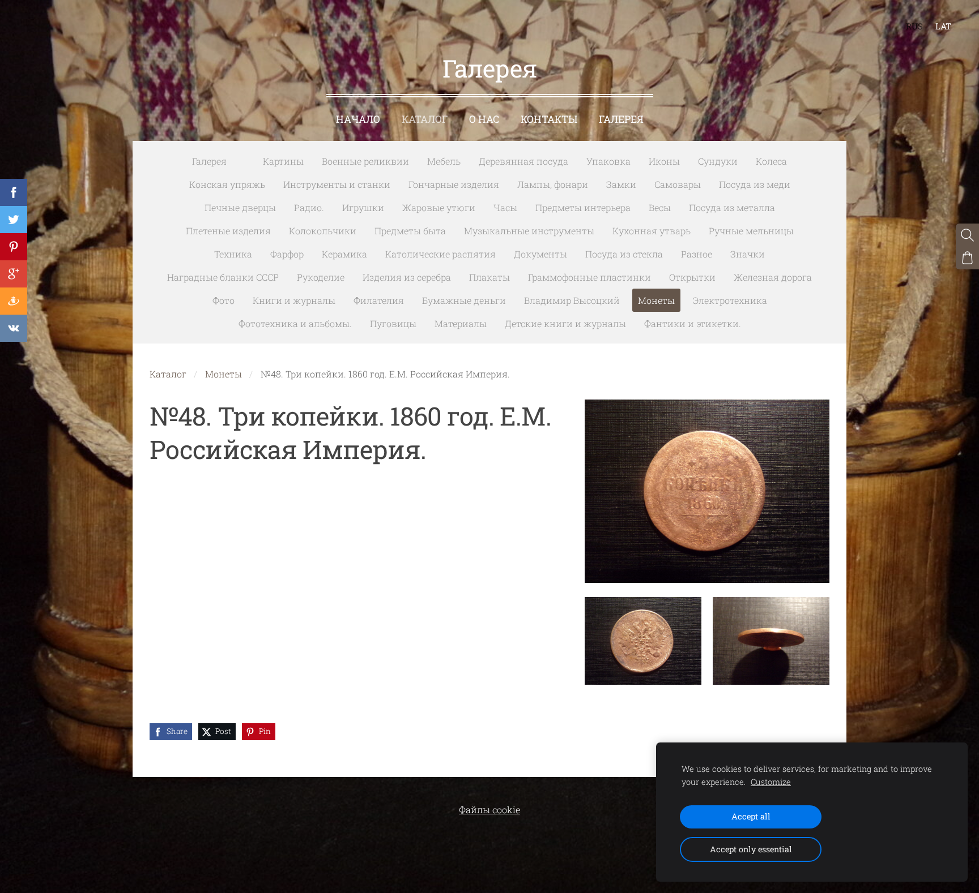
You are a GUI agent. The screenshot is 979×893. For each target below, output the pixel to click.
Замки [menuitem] (621, 184)
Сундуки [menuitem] (718, 161)
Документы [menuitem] (540, 254)
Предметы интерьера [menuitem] (583, 207)
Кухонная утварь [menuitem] (651, 231)
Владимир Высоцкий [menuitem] (572, 300)
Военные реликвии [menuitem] (365, 161)
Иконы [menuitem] (664, 161)
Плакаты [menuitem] (489, 277)
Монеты (223, 374)
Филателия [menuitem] (379, 300)
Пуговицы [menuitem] (393, 323)
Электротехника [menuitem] (730, 300)
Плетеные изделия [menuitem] (228, 231)
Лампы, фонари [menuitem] (552, 184)
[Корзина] (967, 257)
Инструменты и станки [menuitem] (336, 184)
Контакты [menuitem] (549, 119)
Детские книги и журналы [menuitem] (565, 323)
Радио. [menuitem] (309, 207)
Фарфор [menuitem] (287, 254)
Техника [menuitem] (233, 254)
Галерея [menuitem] (621, 119)
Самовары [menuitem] (677, 184)
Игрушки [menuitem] (363, 207)
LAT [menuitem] (943, 26)
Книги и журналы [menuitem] (294, 300)
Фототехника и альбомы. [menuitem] (295, 323)
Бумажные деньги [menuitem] (464, 300)
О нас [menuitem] (484, 119)
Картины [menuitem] (283, 161)
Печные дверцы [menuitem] (240, 207)
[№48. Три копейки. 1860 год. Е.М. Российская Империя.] (643, 641)
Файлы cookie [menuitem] (489, 809)
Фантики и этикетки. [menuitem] (692, 323)
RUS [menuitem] (914, 26)
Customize (771, 781)
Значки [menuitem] (747, 254)
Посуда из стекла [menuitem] (624, 254)
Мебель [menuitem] (444, 161)
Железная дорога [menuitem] (773, 277)
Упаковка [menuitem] (608, 161)
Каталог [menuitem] (425, 119)
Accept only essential (751, 849)
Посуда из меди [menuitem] (754, 184)
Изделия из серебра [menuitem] (407, 277)
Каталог (168, 374)
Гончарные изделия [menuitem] (453, 184)
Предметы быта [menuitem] (410, 231)
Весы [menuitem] (660, 207)
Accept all (751, 816)
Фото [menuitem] (223, 300)
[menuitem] (244, 159)
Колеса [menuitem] (771, 161)
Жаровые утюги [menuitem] (438, 207)
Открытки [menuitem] (692, 277)
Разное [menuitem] (696, 254)
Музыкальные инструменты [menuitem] (529, 231)
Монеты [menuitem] (656, 300)
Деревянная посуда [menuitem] (523, 161)
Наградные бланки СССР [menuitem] (223, 277)
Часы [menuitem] (505, 207)
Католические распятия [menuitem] (440, 254)
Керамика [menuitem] (344, 254)
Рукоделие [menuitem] (320, 277)
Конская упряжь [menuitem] (227, 184)
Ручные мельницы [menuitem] (751, 231)
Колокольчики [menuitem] (322, 231)
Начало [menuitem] (358, 119)
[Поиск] (967, 235)
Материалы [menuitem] (461, 323)
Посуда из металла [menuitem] (732, 207)
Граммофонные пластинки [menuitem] (589, 277)
